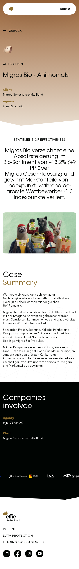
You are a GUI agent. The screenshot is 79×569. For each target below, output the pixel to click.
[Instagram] (28, 553)
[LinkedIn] (6, 553)
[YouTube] (39, 553)
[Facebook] (17, 553)
